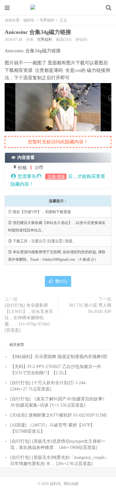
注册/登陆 (56, 176)
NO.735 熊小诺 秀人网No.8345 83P (90, 308)
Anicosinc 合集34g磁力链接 (38, 32)
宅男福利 (47, 20)
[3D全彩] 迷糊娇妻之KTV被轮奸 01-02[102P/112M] (58, 415)
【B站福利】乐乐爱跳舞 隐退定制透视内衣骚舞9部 (58, 356)
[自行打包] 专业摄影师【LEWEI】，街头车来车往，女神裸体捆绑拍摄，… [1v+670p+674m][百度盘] (29, 318)
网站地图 (71, 484)
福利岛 (58, 8)
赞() (61, 281)
